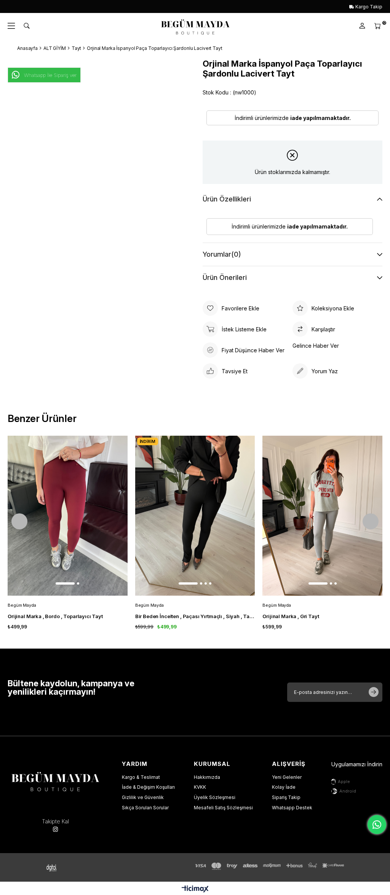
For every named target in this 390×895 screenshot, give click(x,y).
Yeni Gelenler (287, 777)
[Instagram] (55, 829)
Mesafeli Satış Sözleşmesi (223, 807)
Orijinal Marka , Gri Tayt (290, 616)
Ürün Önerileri (225, 277)
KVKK (200, 787)
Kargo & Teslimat (141, 777)
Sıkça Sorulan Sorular (145, 807)
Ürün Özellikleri (227, 199)
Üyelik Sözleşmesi (214, 797)
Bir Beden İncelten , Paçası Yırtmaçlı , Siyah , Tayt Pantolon (195, 616)
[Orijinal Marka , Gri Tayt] (322, 515)
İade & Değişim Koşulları (148, 787)
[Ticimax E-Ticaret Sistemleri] (195, 889)
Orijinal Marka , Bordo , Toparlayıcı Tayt (55, 616)
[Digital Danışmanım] (57, 867)
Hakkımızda (207, 777)
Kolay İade (284, 787)
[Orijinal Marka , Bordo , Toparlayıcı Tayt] (68, 515)
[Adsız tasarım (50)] (55, 780)
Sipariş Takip (286, 797)
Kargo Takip (368, 7)
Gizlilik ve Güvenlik (143, 797)
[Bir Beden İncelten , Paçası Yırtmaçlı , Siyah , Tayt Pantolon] (195, 515)
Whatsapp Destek (292, 807)
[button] (65, 583)
